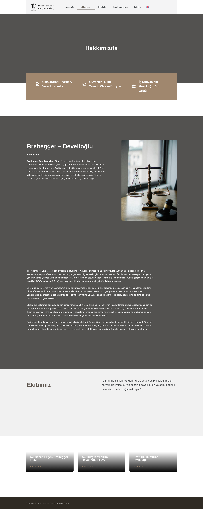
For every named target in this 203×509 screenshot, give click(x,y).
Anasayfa (69, 7)
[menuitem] (148, 7)
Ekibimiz (102, 7)
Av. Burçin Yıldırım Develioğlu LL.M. (95, 458)
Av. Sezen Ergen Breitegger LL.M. (49, 458)
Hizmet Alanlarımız (120, 7)
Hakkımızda (85, 7)
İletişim (137, 7)
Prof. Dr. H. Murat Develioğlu (146, 458)
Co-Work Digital (62, 503)
